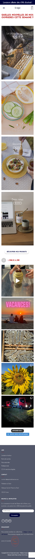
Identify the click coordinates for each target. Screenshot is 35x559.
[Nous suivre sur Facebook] (3, 520)
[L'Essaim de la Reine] (17, 8)
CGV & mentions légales (8, 469)
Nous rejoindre (5, 462)
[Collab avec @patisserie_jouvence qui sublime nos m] (17, 281)
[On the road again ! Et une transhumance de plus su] (17, 412)
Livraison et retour (6, 455)
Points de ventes (6, 459)
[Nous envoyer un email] (9, 520)
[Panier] (32, 8)
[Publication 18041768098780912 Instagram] (17, 379)
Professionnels (5, 466)
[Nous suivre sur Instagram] (6, 520)
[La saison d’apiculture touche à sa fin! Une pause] (17, 313)
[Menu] (4, 8)
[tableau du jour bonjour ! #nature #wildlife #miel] (17, 346)
